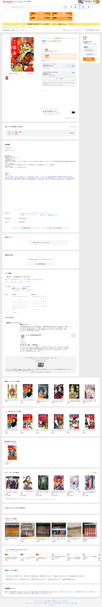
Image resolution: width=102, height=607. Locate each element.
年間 (8, 150)
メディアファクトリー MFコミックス (14, 576)
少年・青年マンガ (17, 27)
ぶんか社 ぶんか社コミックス (54, 579)
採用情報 (59, 603)
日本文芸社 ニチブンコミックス (76, 576)
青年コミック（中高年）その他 (31, 576)
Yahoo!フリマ (65, 601)
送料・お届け (13, 281)
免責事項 (55, 603)
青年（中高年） (43, 215)
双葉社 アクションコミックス (60, 576)
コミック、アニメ (34, 215)
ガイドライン (50, 603)
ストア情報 (27, 281)
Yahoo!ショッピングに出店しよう (89, 4)
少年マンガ (24, 27)
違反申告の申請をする (71, 118)
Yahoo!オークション (56, 601)
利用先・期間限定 (52, 75)
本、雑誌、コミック (24, 215)
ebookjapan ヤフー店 (7, 27)
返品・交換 (21, 281)
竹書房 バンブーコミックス (46, 576)
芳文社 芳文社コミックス (11, 579)
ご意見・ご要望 (74, 603)
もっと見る (93, 472)
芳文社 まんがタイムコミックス (38, 579)
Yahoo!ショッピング (38, 601)
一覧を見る (71, 133)
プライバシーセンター (38, 603)
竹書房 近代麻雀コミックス (69, 579)
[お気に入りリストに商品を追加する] (96, 59)
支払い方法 (7, 281)
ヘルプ (98, 4)
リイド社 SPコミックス (24, 579)
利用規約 (45, 603)
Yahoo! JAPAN (77, 4)
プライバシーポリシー (29, 603)
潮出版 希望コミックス (53, 215)
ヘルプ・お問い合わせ (66, 603)
